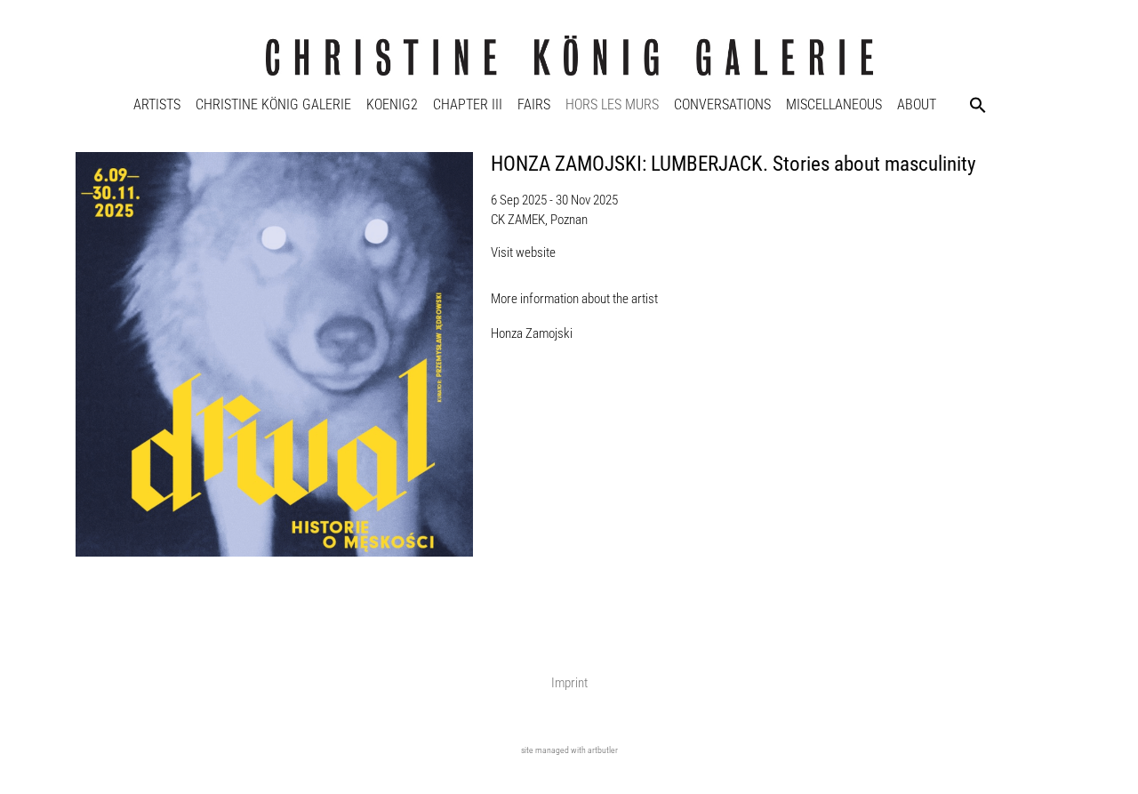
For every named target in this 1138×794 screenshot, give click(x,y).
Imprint (569, 683)
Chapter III (467, 104)
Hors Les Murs (612, 104)
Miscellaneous (834, 104)
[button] (978, 104)
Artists (156, 104)
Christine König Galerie (273, 104)
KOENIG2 (392, 104)
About (916, 104)
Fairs (533, 104)
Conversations (722, 104)
